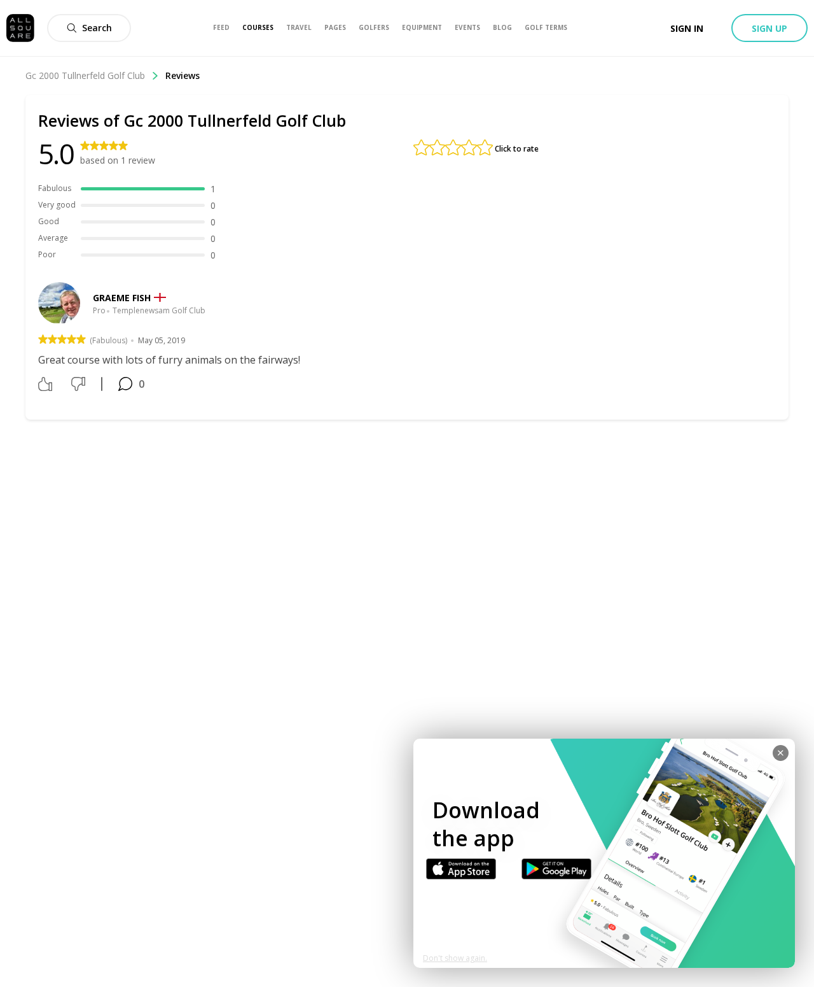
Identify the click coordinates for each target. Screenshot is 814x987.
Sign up (769, 28)
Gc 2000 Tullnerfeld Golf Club (85, 75)
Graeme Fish (122, 298)
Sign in (686, 28)
